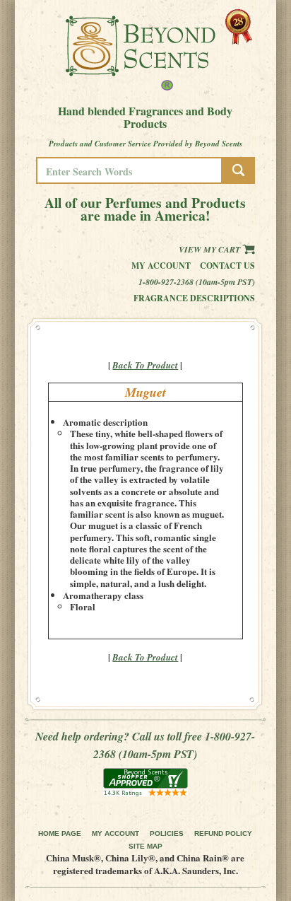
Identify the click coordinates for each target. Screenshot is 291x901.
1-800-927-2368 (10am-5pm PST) (196, 282)
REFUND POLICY (223, 833)
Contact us (227, 266)
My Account (161, 266)
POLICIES (167, 833)
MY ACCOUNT (115, 833)
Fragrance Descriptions (194, 298)
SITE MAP (145, 846)
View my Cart (210, 249)
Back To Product (145, 365)
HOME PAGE (59, 833)
